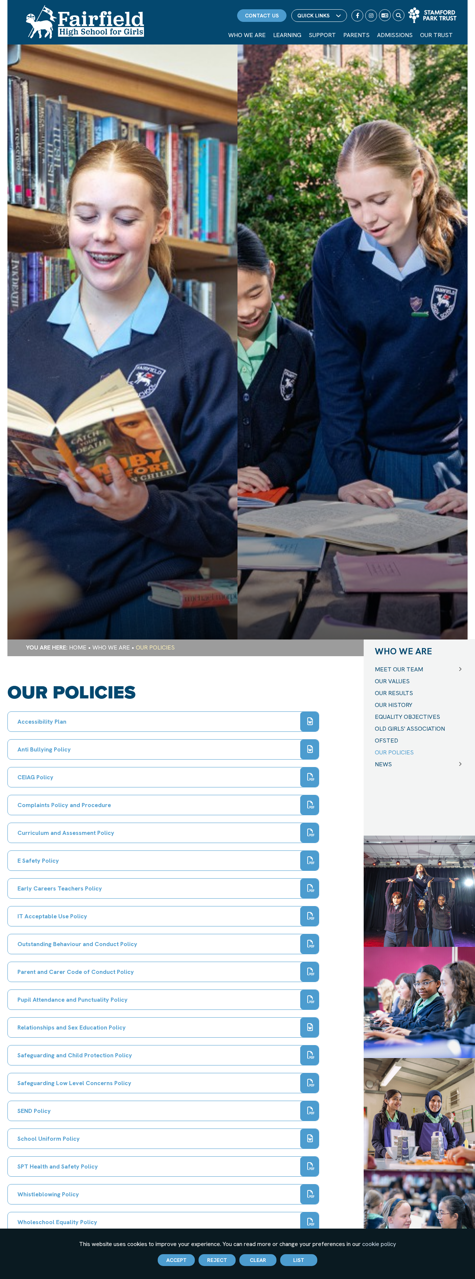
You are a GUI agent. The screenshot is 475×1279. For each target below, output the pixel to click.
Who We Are (111, 647)
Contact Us (262, 15)
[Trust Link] (432, 15)
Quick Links (313, 16)
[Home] (85, 22)
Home (77, 647)
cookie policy (379, 1244)
